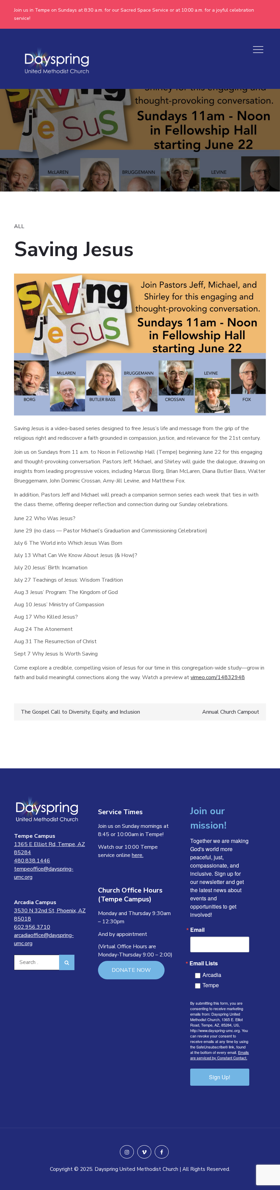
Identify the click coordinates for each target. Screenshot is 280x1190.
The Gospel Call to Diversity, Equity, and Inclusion (80, 712)
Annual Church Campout (230, 712)
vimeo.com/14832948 (218, 677)
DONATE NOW (131, 970)
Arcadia (211, 975)
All (19, 226)
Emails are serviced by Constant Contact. (219, 1054)
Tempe (210, 985)
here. (137, 855)
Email (197, 930)
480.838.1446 (32, 860)
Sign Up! (219, 1077)
